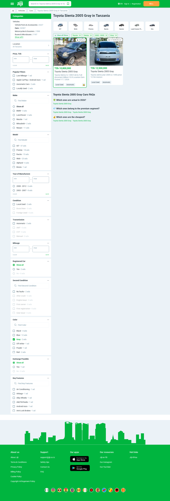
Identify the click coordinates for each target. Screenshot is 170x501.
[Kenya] (53, 490)
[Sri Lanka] (98, 490)
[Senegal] (78, 490)
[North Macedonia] (123, 490)
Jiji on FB (103, 457)
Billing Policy (16, 472)
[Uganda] (59, 490)
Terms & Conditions (19, 462)
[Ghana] (66, 490)
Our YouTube (105, 467)
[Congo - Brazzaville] (110, 490)
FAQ (42, 472)
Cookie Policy (16, 476)
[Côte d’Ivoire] (85, 490)
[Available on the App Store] (79, 459)
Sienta (86, 35)
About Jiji (14, 457)
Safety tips (44, 462)
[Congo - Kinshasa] (104, 490)
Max (35, 59)
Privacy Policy (16, 467)
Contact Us (45, 467)
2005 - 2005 (100, 35)
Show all (20, 106)
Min (15, 59)
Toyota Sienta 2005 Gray (62, 104)
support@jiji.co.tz (47, 457)
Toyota (75, 35)
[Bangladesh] (91, 490)
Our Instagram (106, 462)
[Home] (20, 3)
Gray (112, 35)
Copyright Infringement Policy (23, 481)
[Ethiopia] (72, 490)
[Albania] (117, 490)
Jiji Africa (133, 457)
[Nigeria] (47, 490)
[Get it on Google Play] (80, 468)
